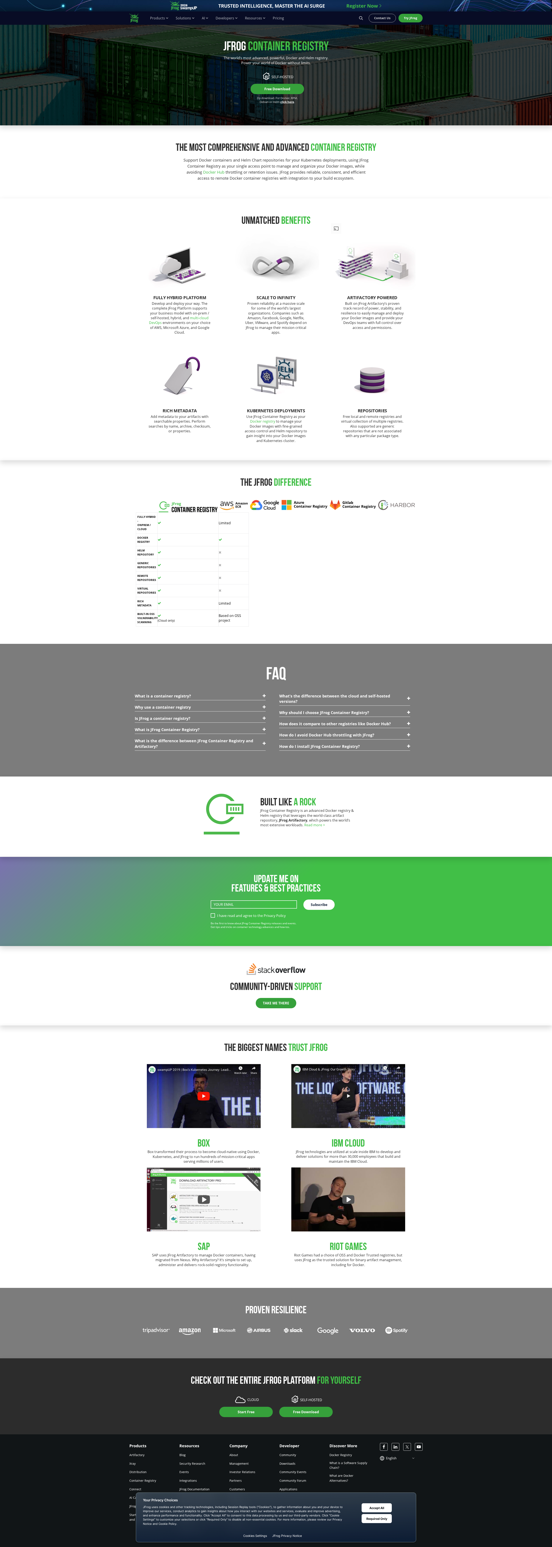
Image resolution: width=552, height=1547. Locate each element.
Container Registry (142, 1481)
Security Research (192, 1463)
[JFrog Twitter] (407, 1447)
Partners (235, 1481)
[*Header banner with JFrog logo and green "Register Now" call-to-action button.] (276, 5)
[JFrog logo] (136, 18)
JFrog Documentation (194, 1489)
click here (287, 102)
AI (203, 18)
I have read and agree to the (251, 915)
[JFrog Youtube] (419, 1447)
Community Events (292, 1472)
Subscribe (319, 904)
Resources (253, 18)
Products (157, 18)
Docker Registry (340, 1455)
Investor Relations (242, 1472)
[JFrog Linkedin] (395, 1447)
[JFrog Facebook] (384, 1447)
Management (239, 1463)
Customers (237, 1489)
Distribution (138, 1472)
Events (184, 1472)
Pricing (278, 18)
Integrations (188, 1481)
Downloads (287, 1463)
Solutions (183, 18)
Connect (135, 1489)
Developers (225, 18)
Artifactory (136, 1455)
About (233, 1455)
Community (287, 1455)
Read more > (314, 825)
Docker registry (262, 421)
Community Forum (292, 1481)
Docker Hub (213, 172)
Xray (132, 1463)
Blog (182, 1455)
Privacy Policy (275, 915)
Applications (288, 1489)
